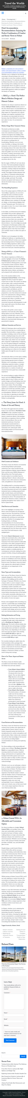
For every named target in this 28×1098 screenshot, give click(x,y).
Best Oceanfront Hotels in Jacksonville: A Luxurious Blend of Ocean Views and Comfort (13, 1078)
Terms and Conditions (14, 1094)
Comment (7, 993)
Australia (9, 925)
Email (6, 1019)
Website (6, 1025)
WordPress (22, 1095)
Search (3, 1053)
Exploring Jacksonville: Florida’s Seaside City (14, 1073)
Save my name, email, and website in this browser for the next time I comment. (12, 1033)
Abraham (12, 39)
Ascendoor (9, 1095)
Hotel (18, 925)
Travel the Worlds (14, 3)
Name (6, 1013)
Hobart (14, 925)
